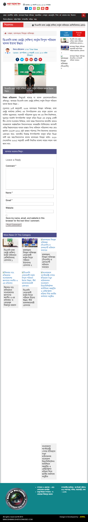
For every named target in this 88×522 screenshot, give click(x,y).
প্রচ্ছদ (5, 15)
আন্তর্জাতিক (38, 15)
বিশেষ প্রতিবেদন (8, 19)
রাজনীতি (10, 15)
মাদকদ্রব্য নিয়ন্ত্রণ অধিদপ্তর (26, 15)
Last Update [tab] (66, 34)
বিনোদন (73, 15)
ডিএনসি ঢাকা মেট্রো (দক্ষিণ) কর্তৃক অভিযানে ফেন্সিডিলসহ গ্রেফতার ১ (59, 25)
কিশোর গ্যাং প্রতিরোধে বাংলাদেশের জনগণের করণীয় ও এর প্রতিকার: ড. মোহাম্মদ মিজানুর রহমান (10, 296)
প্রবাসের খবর (66, 15)
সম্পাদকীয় (25, 19)
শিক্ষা (56, 15)
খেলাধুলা (45, 15)
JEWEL (82, 517)
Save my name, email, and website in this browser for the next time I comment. (25, 219)
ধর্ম (60, 15)
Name (9, 193)
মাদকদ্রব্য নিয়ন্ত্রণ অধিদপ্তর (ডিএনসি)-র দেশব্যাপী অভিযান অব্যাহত (48, 260)
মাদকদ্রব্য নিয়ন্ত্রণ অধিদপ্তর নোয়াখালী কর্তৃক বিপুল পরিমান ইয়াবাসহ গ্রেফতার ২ (29, 258)
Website (9, 208)
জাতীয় (16, 15)
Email (9, 200)
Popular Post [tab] (79, 34)
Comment (11, 166)
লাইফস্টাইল (17, 19)
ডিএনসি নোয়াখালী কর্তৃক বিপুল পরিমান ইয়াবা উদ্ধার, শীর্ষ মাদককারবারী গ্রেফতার (29, 298)
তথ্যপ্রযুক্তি (51, 15)
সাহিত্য (31, 19)
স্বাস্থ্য (35, 19)
